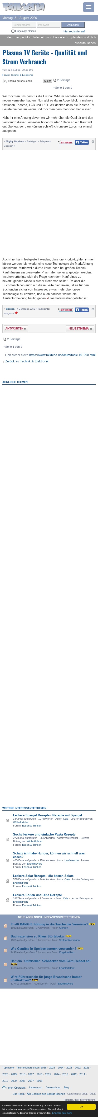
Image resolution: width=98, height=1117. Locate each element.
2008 (22, 1080)
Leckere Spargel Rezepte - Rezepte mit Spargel (47, 815)
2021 (86, 1067)
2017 (31, 1074)
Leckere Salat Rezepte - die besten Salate (43, 876)
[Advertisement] (49, 203)
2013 (65, 1074)
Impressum (35, 1087)
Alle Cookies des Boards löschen (46, 1093)
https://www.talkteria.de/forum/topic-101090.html (62, 355)
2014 (56, 1074)
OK (81, 1106)
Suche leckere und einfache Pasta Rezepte (44, 834)
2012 (74, 1074)
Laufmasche (71, 860)
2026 (43, 1067)
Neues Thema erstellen (78, 329)
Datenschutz (53, 1087)
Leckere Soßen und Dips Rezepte (37, 895)
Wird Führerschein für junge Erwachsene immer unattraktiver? (46, 978)
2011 (82, 1074)
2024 (61, 1067)
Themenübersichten (27, 1067)
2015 (48, 1074)
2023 (69, 1067)
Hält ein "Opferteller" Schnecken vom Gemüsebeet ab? (51, 961)
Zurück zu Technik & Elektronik (27, 361)
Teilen (78, 143)
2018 (22, 1074)
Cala (65, 818)
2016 (39, 1074)
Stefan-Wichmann (69, 940)
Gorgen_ (11, 309)
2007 (31, 1080)
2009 (14, 1080)
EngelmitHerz (34, 863)
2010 (5, 1080)
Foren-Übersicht (15, 1087)
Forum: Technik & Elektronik (17, 75)
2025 (52, 1067)
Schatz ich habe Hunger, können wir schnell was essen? (49, 855)
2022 (78, 1067)
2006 (39, 1080)
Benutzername (22, 24)
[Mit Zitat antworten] (66, 142)
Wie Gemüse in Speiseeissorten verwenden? (43, 948)
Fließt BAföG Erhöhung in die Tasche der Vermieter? (49, 924)
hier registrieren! (74, 31)
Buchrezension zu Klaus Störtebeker (37, 936)
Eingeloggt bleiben (25, 31)
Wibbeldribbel (20, 822)
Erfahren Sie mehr (62, 1113)
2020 (5, 1074)
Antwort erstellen (13, 329)
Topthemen (8, 1067)
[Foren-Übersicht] (24, 7)
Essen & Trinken (31, 825)
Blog (66, 1087)
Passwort (43, 24)
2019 (14, 1074)
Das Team (18, 1093)
